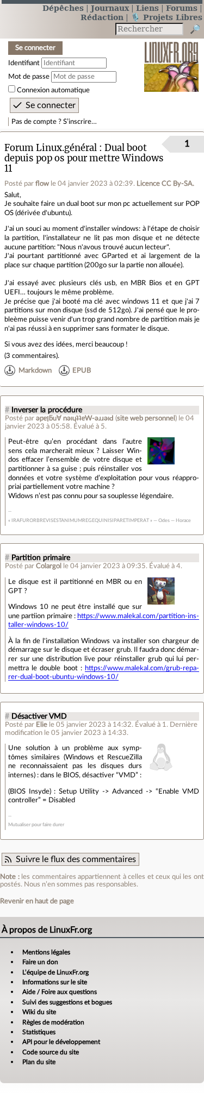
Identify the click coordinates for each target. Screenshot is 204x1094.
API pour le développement (61, 1042)
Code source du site (50, 1052)
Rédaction (102, 17)
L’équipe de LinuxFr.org (55, 972)
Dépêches (63, 7)
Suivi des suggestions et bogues (67, 1002)
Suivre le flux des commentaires (76, 859)
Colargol (48, 566)
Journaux (110, 7)
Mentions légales (46, 952)
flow (42, 183)
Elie (41, 724)
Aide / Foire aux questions (59, 992)
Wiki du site (39, 1012)
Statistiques (38, 1032)
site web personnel (146, 418)
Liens (147, 7)
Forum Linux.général (50, 148)
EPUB (81, 370)
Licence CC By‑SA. (165, 183)
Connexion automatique (53, 90)
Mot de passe (29, 76)
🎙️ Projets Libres (166, 17)
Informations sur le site (54, 982)
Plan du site (38, 1062)
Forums (181, 7)
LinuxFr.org (171, 59)
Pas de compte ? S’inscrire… (54, 121)
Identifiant (24, 63)
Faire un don (40, 962)
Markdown (35, 370)
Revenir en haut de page (37, 901)
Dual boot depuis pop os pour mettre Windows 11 (84, 158)
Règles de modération (53, 1022)
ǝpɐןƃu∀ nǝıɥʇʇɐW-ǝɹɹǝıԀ (75, 418)
